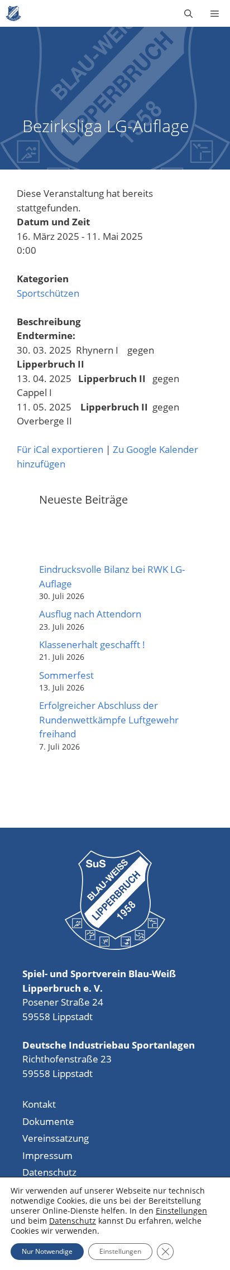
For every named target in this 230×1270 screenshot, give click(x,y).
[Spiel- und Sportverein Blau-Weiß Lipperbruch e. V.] (13, 13)
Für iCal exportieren (60, 449)
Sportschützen (48, 293)
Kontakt (39, 1104)
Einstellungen (181, 1211)
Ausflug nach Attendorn (90, 613)
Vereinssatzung (55, 1138)
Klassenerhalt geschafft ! (92, 644)
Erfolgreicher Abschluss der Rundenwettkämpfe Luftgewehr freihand (109, 719)
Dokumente (48, 1121)
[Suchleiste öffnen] (188, 13)
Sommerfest (66, 675)
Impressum (47, 1155)
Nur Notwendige (47, 1251)
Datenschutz (49, 1172)
